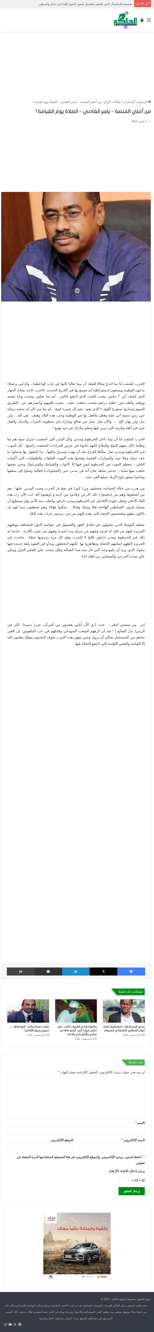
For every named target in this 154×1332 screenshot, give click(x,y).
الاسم (140, 1123)
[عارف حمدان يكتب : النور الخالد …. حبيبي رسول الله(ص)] (28, 1011)
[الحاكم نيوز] (125, 20)
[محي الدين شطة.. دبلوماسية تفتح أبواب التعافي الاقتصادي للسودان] (124, 1011)
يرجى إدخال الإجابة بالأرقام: (126, 1171)
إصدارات (128, 102)
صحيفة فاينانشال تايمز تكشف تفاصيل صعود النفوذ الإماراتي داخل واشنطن (85, 4)
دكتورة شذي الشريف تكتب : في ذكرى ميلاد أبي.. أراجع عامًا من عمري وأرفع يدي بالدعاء (77, 1030)
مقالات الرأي (112, 102)
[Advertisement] (77, 64)
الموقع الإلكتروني (62, 1140)
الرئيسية (142, 102)
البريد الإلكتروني (133, 1140)
